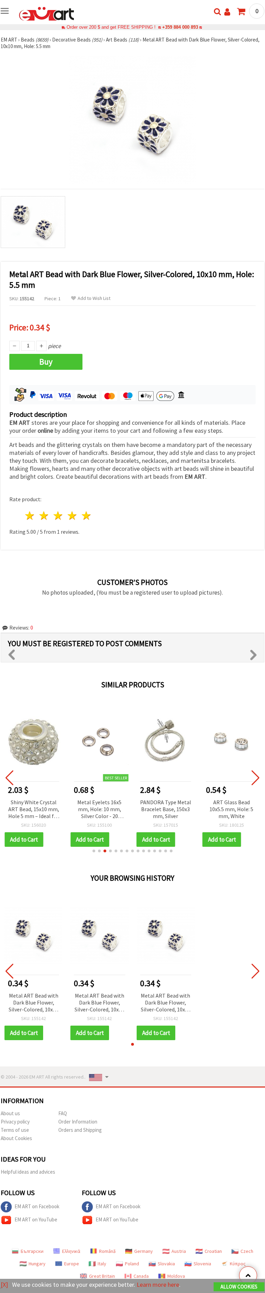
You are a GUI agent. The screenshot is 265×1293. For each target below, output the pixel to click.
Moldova (176, 1276)
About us (10, 1113)
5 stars (86, 515)
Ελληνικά (71, 1251)
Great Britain (102, 1276)
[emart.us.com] (46, 13)
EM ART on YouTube (35, 1219)
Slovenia (202, 1263)
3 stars (58, 515)
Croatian (213, 1251)
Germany (143, 1251)
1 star (30, 515)
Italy (102, 1263)
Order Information (77, 1121)
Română (107, 1251)
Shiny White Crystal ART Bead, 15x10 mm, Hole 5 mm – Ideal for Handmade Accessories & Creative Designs (33, 809)
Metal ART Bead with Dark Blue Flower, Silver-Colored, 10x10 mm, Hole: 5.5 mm (33, 1003)
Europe (71, 1263)
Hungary (37, 1263)
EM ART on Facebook (36, 1206)
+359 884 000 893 (180, 27)
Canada (141, 1276)
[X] (4, 1285)
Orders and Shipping (80, 1130)
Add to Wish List (94, 298)
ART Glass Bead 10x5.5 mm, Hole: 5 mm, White (231, 809)
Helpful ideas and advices (28, 1171)
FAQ (62, 1113)
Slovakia (166, 1263)
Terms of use (15, 1130)
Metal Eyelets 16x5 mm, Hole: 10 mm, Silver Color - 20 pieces (99, 809)
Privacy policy (15, 1121)
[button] (93, 851)
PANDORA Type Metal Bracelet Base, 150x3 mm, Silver (165, 809)
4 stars (72, 515)
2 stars (44, 515)
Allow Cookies (238, 1286)
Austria (178, 1251)
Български (32, 1251)
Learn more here (158, 1285)
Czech (247, 1251)
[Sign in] (227, 12)
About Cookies (16, 1138)
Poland (132, 1263)
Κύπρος (238, 1263)
